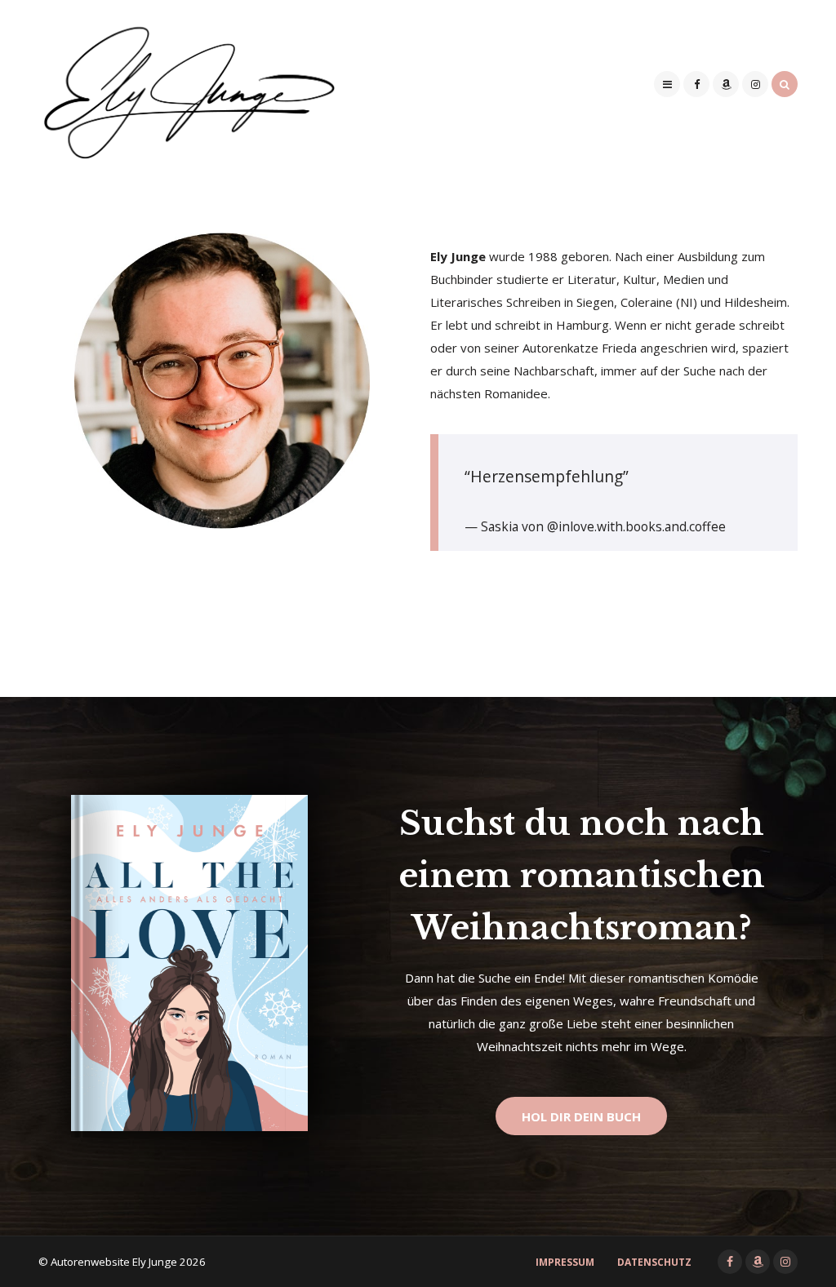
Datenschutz (654, 1262)
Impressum (565, 1262)
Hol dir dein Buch (581, 1116)
